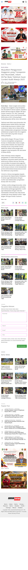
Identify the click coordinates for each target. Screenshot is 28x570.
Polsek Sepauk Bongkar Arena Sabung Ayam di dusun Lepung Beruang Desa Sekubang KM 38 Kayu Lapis (20, 382)
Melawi (14, 507)
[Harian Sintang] (8, 1)
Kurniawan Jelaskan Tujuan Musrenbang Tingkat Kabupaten (15, 444)
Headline (17, 506)
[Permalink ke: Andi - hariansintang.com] (2, 83)
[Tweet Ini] (16, 203)
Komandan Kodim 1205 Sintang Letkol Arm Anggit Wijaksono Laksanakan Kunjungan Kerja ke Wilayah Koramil (21, 233)
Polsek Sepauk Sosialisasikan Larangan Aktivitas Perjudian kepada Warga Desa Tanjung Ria (20, 219)
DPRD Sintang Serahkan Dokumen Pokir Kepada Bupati (14, 422)
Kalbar (6, 67)
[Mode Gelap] (23, 2)
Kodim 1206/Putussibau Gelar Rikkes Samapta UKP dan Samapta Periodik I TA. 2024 (15, 438)
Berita (2, 67)
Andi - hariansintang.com (10, 82)
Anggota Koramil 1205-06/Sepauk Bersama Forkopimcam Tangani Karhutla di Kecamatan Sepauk (7, 368)
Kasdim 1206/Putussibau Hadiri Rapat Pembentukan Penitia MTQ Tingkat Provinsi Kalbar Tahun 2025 (16, 433)
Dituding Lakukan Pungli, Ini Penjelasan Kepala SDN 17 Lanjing (14, 411)
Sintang (21, 504)
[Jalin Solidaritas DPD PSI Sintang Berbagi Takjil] (7, 242)
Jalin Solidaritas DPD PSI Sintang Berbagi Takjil (6, 248)
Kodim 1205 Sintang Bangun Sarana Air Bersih (6, 219)
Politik (22, 506)
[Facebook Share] (13, 203)
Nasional (5, 506)
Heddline (20, 507)
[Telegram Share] (22, 203)
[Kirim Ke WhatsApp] (25, 203)
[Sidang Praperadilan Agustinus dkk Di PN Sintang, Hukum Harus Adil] (21, 242)
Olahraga (8, 507)
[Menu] (2, 1)
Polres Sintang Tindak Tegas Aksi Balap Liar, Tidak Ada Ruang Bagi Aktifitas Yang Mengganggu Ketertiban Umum (6, 233)
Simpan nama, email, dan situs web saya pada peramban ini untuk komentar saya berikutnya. (13, 340)
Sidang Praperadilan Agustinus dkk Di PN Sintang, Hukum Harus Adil (20, 248)
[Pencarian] (26, 2)
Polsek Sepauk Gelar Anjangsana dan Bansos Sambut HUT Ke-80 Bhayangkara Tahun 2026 (6, 382)
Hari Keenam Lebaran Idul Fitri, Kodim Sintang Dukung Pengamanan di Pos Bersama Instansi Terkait (14, 416)
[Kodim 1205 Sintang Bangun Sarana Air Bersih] (7, 212)
